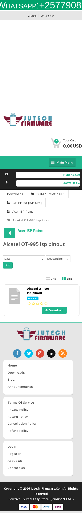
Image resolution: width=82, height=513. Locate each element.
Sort (7, 265)
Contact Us (16, 468)
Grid (53, 279)
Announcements (20, 386)
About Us (15, 460)
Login (33, 15)
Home (12, 365)
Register (49, 15)
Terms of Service (21, 402)
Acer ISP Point (22, 211)
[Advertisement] (41, 63)
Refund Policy (18, 430)
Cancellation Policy (22, 423)
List (69, 279)
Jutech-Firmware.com (47, 488)
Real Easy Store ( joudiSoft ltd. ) (50, 499)
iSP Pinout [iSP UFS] (27, 202)
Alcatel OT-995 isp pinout (32, 220)
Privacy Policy (18, 409)
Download (56, 310)
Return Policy (18, 416)
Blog (11, 379)
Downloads (15, 194)
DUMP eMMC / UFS (50, 194)
